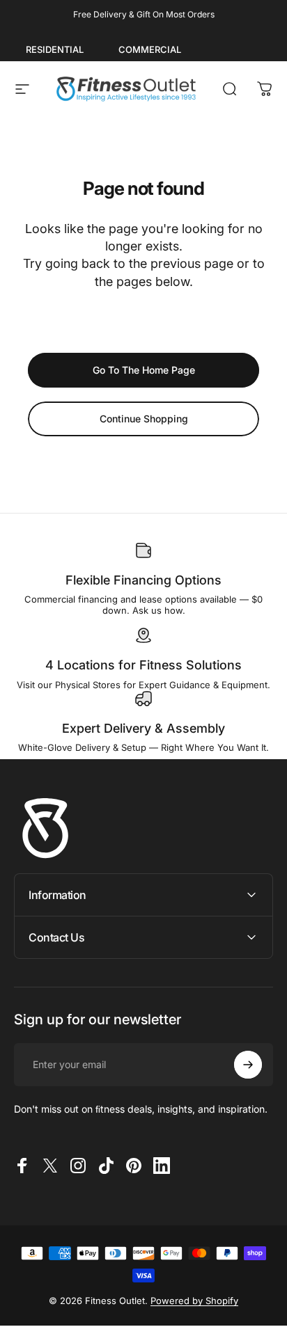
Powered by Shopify (194, 1300)
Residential (55, 49)
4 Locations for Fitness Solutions (143, 665)
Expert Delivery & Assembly (143, 728)
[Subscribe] (248, 1065)
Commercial (149, 49)
